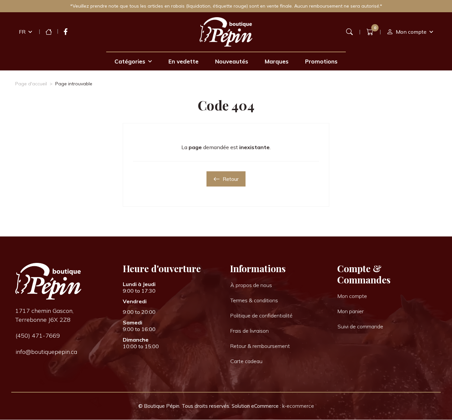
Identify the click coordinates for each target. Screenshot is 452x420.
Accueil (48, 31)
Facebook (65, 31)
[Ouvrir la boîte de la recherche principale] (349, 31)
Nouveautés (231, 61)
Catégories (129, 61)
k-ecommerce (298, 406)
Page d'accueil (31, 84)
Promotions (321, 61)
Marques (277, 61)
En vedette (183, 61)
